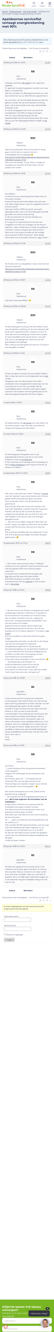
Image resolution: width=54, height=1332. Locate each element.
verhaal (45, 493)
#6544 (47, 846)
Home (5, 11)
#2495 (47, 243)
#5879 (47, 543)
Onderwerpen (15, 11)
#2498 (47, 353)
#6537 (47, 678)
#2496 (47, 280)
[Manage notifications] (5, 1326)
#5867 (47, 473)
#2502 (47, 402)
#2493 (47, 129)
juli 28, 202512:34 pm (30, 42)
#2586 (47, 434)
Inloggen (9, 939)
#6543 (47, 745)
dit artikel (26, 83)
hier (39, 237)
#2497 (47, 306)
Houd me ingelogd (14, 935)
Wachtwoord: (10, 925)
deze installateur (18, 465)
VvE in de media (30, 11)
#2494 (47, 173)
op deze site (27, 459)
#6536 (47, 590)
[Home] (13, 4)
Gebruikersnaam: (11, 916)
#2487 (47, 62)
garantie (28, 581)
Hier (7, 576)
